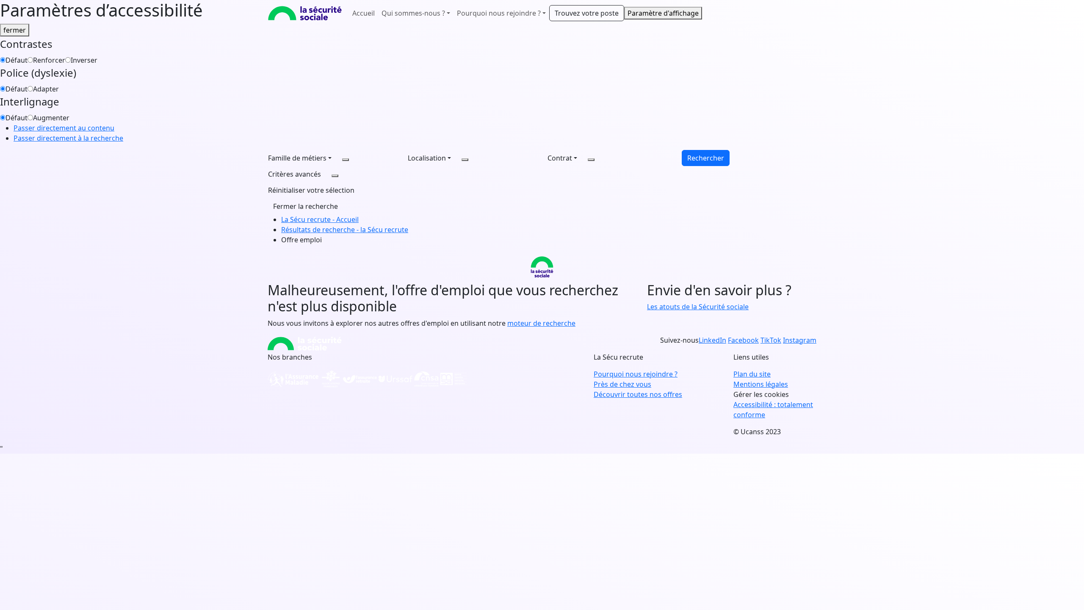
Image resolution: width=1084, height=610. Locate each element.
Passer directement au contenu (64, 128)
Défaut (17, 60)
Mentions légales (760, 384)
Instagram (799, 340)
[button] (311, 190)
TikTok (770, 340)
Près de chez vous (622, 384)
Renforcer (49, 60)
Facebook (743, 340)
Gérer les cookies (761, 394)
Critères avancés (294, 174)
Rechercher (705, 158)
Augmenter (51, 117)
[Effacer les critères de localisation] (465, 159)
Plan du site (752, 374)
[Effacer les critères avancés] (335, 176)
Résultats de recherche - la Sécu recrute (344, 229)
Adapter (46, 89)
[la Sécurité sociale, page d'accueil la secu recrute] (305, 13)
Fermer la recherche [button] (305, 206)
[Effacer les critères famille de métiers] (345, 159)
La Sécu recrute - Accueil (320, 219)
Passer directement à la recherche (68, 138)
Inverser (84, 60)
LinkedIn (712, 340)
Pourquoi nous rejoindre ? (636, 374)
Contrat (560, 158)
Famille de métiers (297, 158)
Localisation (427, 158)
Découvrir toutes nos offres (638, 394)
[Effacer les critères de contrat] (591, 159)
